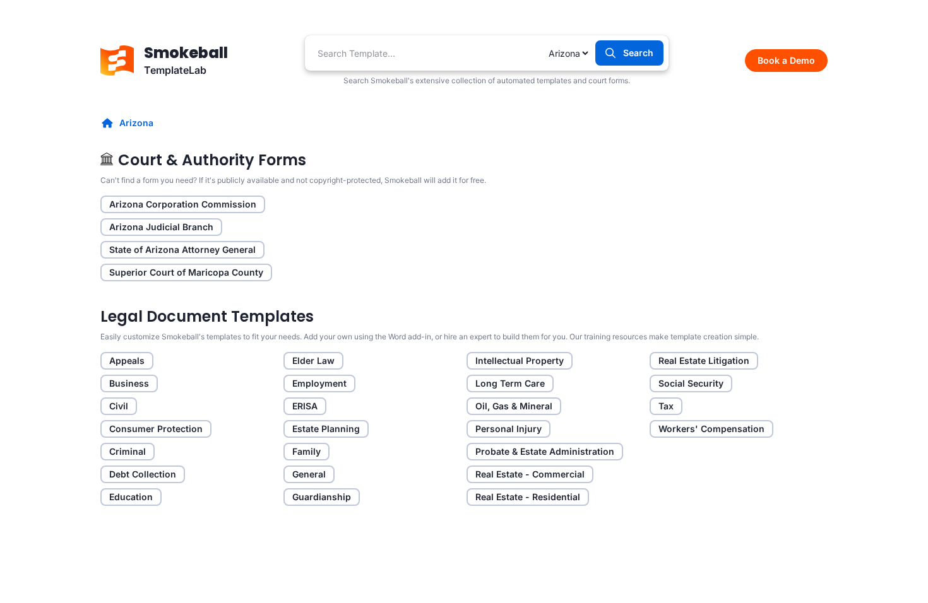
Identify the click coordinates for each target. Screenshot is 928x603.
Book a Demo (786, 60)
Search (638, 52)
